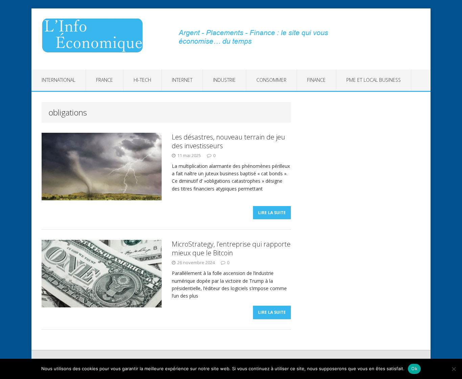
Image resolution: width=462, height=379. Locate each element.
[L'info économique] (94, 35)
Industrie (224, 80)
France (104, 80)
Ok (414, 368)
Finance (316, 80)
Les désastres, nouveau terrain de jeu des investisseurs (228, 141)
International (58, 80)
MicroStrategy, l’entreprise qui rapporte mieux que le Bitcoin (231, 248)
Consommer (271, 80)
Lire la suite (272, 213)
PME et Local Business (373, 80)
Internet (182, 80)
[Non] (453, 368)
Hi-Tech (142, 80)
